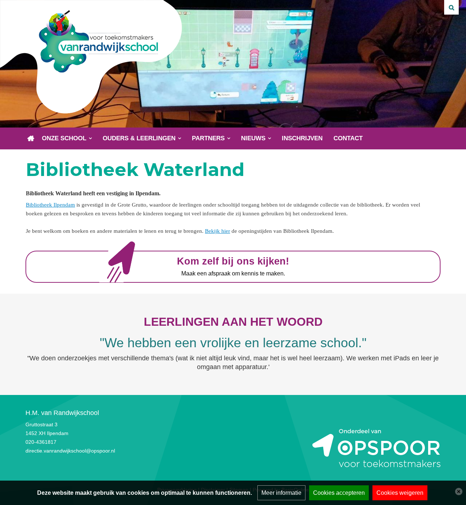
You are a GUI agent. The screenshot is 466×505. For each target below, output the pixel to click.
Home (30, 138)
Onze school (64, 138)
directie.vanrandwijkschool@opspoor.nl (70, 451)
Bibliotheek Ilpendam (50, 205)
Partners (208, 138)
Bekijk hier (217, 231)
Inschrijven (302, 138)
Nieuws (253, 138)
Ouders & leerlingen (139, 138)
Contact (348, 138)
